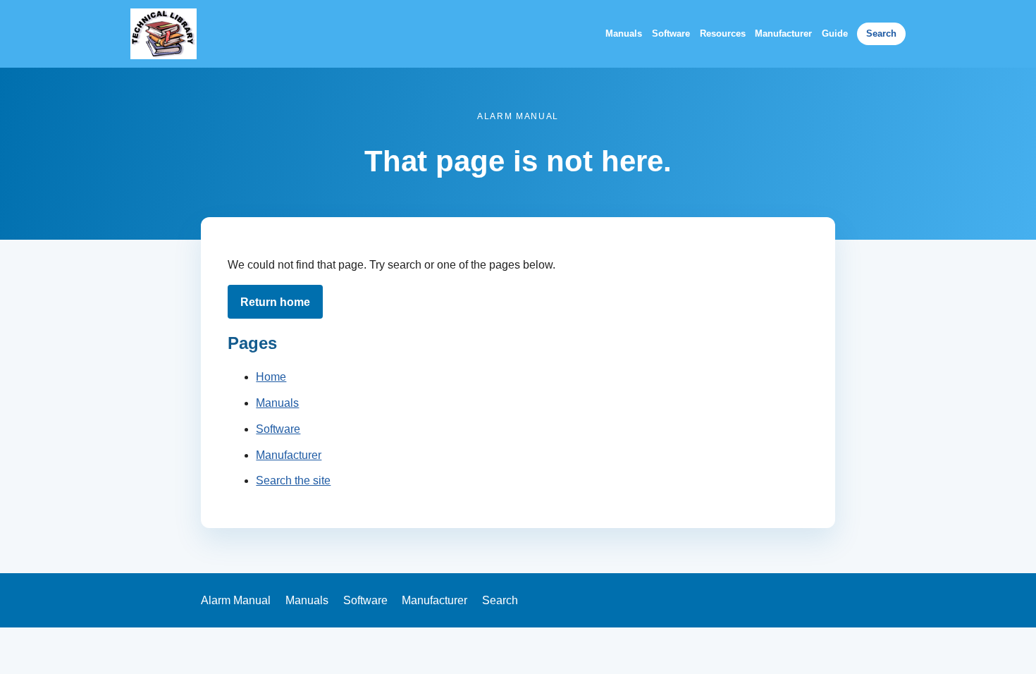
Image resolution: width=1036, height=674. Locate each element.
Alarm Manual (236, 600)
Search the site (293, 480)
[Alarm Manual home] (163, 33)
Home (271, 377)
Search (881, 33)
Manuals (623, 33)
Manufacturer (783, 33)
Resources (723, 33)
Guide (835, 33)
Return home (275, 302)
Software (671, 33)
